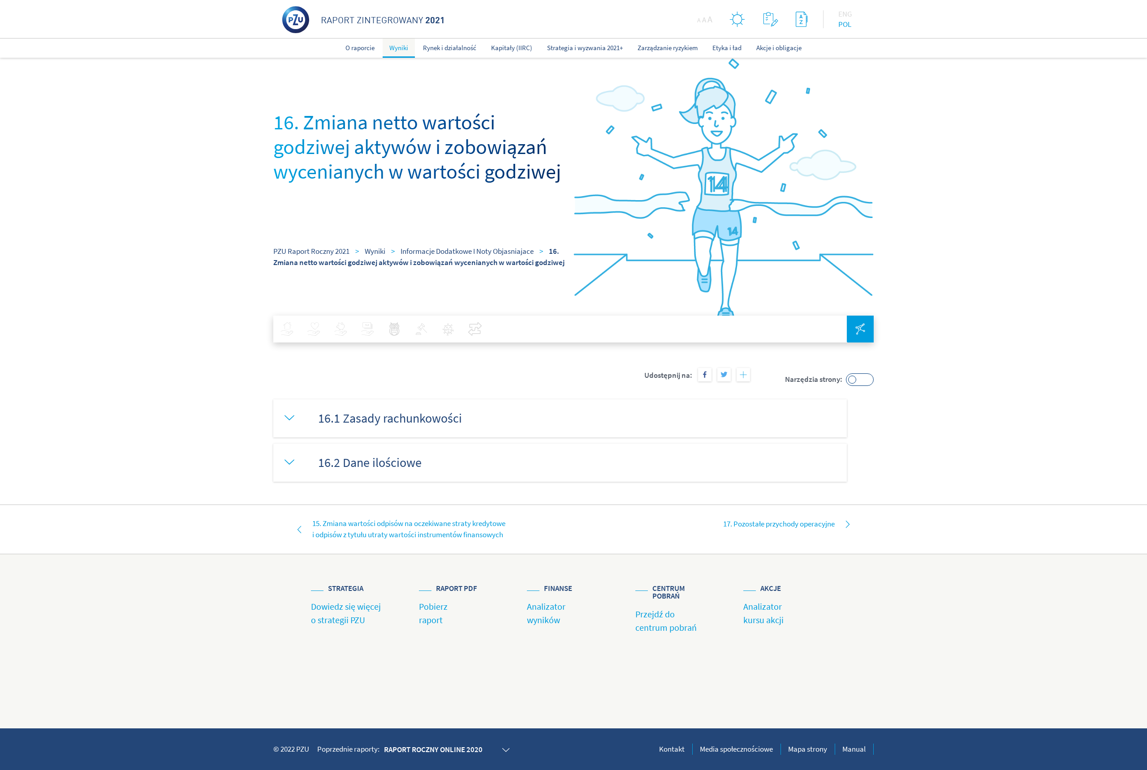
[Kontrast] (737, 19)
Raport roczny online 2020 (433, 749)
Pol (844, 24)
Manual (854, 749)
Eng (845, 14)
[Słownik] (801, 19)
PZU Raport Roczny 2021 (311, 251)
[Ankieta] (770, 19)
